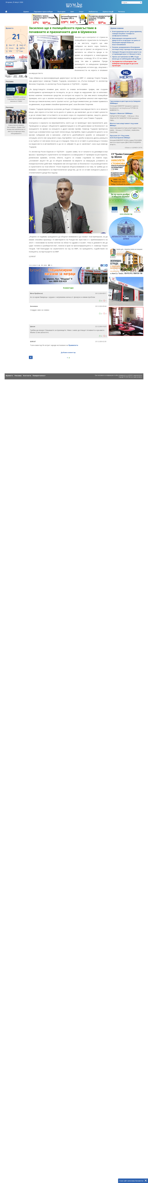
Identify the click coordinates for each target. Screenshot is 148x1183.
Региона (121, 12)
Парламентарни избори (43, 12)
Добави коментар (68, 352)
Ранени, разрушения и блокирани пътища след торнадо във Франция (127, 48)
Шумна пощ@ (108, 12)
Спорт (81, 12)
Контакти (27, 376)
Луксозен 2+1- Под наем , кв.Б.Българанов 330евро (120, 136)
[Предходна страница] (31, 357)
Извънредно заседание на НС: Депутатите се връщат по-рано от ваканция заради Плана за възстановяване (126, 41)
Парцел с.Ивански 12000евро (121, 113)
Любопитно (93, 12)
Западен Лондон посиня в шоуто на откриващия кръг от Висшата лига (126, 53)
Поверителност (39, 376)
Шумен (26, 12)
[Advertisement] (68, 320)
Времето (9, 376)
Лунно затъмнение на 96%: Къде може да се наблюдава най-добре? (126, 58)
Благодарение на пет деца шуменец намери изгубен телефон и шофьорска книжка (127, 33)
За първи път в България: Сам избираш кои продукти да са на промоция (125, 63)
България (61, 12)
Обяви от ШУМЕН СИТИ (133, 148)
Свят (72, 12)
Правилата (73, 345)
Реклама (18, 376)
